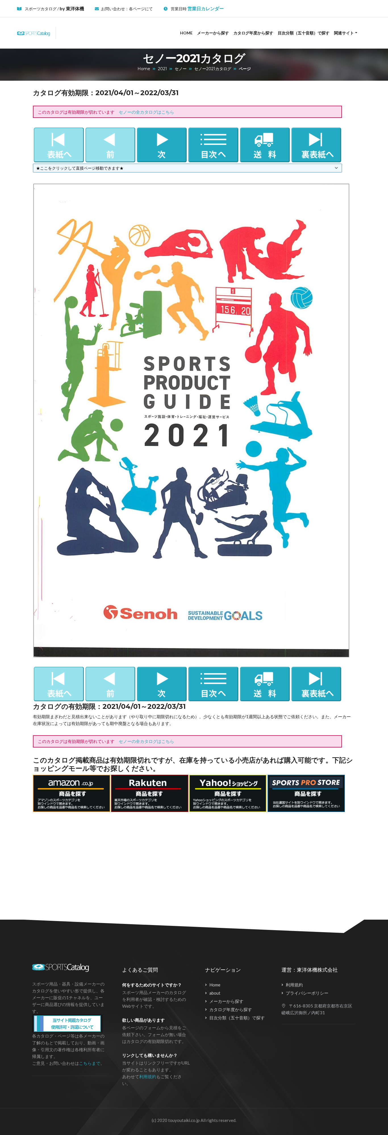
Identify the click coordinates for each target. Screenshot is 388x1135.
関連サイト (344, 32)
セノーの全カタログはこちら (146, 111)
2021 (162, 68)
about (214, 993)
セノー (181, 68)
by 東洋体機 (72, 8)
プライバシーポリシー (307, 993)
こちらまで (89, 1063)
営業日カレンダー (205, 8)
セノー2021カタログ (212, 68)
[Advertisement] (187, 862)
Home (186, 32)
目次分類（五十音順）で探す (303, 32)
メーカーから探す (213, 32)
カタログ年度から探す (253, 32)
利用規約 (147, 1076)
